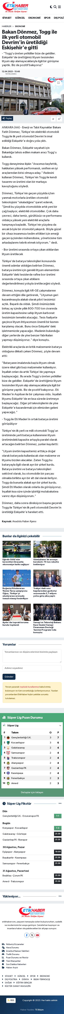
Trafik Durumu (12, 954)
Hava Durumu (12, 947)
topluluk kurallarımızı (30, 687)
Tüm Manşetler (13, 961)
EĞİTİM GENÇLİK (24, 983)
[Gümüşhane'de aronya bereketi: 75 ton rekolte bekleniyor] (47, 549)
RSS (12, 1000)
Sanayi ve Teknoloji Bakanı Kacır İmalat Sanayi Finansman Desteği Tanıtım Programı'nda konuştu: (47, 627)
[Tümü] (60, 896)
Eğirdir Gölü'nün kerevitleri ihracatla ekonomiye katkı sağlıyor (16, 562)
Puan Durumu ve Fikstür (17, 957)
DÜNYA (25, 979)
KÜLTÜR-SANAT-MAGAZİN (18, 986)
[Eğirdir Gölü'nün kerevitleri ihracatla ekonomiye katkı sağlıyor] (17, 549)
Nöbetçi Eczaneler (15, 944)
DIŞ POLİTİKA (11, 979)
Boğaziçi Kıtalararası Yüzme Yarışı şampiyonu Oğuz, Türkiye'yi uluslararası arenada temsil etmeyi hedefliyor (15, 593)
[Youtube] (37, 935)
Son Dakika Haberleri (16, 964)
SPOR (47, 18)
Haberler (6, 26)
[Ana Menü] (59, 7)
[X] (32, 935)
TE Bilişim (39, 1010)
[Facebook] (26, 935)
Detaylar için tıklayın (32, 792)
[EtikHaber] (15, 7)
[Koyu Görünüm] (51, 7)
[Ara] (55, 7)
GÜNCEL (20, 18)
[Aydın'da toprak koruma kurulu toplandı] (17, 612)
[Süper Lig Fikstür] (60, 803)
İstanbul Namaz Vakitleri (17, 951)
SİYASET (7, 18)
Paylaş (9, 118)
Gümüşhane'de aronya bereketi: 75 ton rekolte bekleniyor (46, 562)
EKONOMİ (34, 18)
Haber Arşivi (12, 967)
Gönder (9, 677)
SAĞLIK (8, 983)
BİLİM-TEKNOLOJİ (42, 979)
